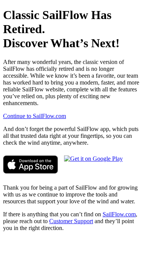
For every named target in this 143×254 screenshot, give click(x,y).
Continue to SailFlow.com (34, 116)
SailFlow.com (119, 214)
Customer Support (71, 221)
